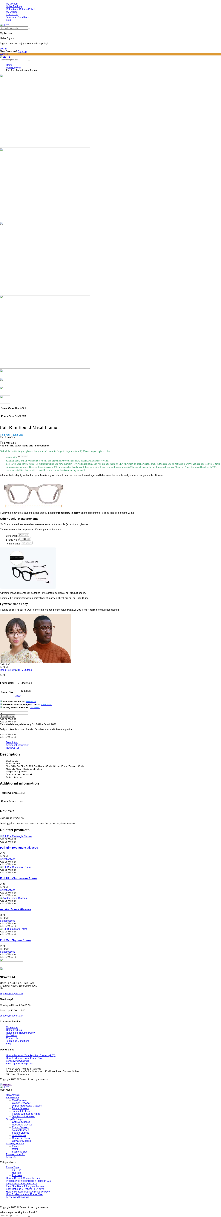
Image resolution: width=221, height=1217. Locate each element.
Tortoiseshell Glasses (23, 1116)
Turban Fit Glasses (22, 1111)
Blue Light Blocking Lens (19, 1063)
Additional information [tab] (17, 745)
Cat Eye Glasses (21, 1122)
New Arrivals (13, 1095)
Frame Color (7, 683)
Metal (15, 1149)
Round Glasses (20, 1127)
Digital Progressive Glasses (27, 1105)
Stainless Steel (20, 1151)
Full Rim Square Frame (15, 940)
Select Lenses (7, 716)
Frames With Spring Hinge (26, 1114)
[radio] (26, 683)
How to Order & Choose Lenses (23, 1178)
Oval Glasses (19, 1135)
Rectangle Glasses (22, 1124)
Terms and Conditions (17, 17)
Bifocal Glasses (20, 1108)
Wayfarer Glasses (21, 1141)
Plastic (15, 1146)
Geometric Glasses (22, 1138)
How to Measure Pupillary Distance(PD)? (28, 1191)
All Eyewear (12, 1097)
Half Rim (16, 1172)
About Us (11, 1157)
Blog (8, 20)
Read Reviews (8, 670)
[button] (8, 719)
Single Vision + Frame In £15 (21, 1183)
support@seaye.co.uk (11, 993)
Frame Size (7, 692)
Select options (7, 859)
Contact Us (12, 14)
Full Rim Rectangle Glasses (19, 847)
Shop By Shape (14, 1119)
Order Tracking (14, 6)
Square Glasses (20, 1132)
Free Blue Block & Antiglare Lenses (25, 1186)
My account (12, 3)
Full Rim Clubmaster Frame (18, 878)
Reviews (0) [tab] (12, 747)
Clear (17, 696)
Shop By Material (15, 1143)
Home (9, 65)
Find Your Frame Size (11, 435)
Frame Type (12, 1167)
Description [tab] (12, 742)
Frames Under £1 (15, 1154)
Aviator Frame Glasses (15, 909)
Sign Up (22, 51)
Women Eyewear (21, 1103)
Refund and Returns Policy (20, 9)
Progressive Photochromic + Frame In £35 (28, 1181)
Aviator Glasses (20, 1130)
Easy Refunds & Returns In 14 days (25, 1189)
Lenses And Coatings (17, 1061)
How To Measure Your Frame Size (24, 1058)
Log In (3, 48)
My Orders (11, 12)
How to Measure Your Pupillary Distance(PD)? (30, 1055)
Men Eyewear (13, 67)
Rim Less (17, 1175)
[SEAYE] (5, 25)
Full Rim (16, 1170)
